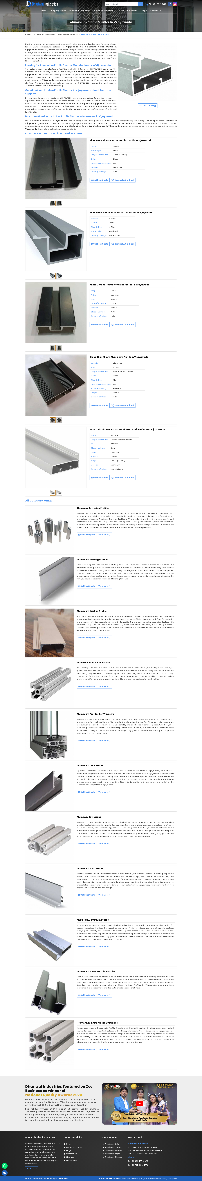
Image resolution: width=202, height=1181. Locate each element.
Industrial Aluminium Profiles (93, 662)
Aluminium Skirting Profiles (92, 559)
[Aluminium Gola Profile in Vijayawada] (49, 890)
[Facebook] (170, 4)
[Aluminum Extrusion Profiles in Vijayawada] (49, 530)
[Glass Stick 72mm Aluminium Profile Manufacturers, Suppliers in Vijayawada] (56, 385)
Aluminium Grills (111, 1144)
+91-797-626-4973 (139, 1165)
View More (103, 534)
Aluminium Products (79, 10)
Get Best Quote (100, 180)
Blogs (144, 10)
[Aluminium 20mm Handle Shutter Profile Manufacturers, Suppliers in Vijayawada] (56, 240)
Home (43, 10)
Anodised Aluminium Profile (93, 919)
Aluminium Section (113, 1150)
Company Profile (58, 10)
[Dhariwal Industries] (41, 4)
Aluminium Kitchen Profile (92, 611)
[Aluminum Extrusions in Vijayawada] (49, 838)
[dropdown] (90, 10)
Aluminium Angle (112, 1153)
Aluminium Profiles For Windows (95, 714)
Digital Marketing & (150, 1178)
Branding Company (168, 1178)
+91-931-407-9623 (157, 4)
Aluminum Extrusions (89, 817)
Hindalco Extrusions (103, 10)
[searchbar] (140, 4)
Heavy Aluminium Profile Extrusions (97, 1022)
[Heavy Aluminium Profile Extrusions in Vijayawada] (49, 1044)
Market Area (71, 1160)
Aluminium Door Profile (90, 765)
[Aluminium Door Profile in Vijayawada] (49, 787)
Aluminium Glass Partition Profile (96, 971)
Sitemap (70, 1157)
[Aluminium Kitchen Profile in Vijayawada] (49, 632)
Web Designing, (134, 1178)
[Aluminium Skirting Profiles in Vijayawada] (49, 581)
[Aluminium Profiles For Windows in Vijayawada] (49, 735)
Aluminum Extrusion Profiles (93, 508)
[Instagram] (175, 4)
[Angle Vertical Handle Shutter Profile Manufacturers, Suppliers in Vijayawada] (56, 312)
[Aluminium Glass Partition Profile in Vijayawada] (49, 993)
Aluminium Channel (113, 1157)
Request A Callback (124, 180)
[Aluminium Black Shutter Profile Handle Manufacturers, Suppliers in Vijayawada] (56, 168)
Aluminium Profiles (68, 35)
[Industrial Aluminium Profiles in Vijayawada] (49, 684)
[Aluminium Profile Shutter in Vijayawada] (147, 72)
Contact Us (155, 10)
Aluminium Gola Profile (90, 868)
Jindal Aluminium (127, 10)
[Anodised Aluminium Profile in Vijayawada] (49, 941)
